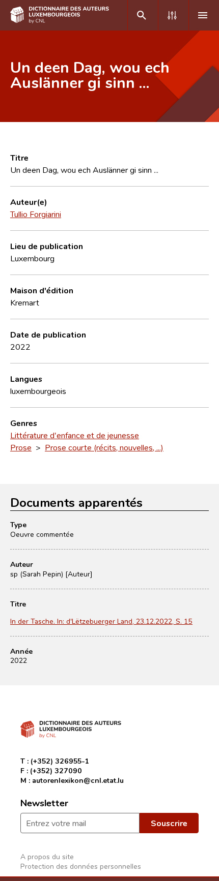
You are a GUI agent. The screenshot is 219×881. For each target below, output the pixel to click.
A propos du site (47, 856)
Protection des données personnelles (80, 866)
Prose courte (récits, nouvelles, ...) (104, 447)
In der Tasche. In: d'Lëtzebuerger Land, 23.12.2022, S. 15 (101, 621)
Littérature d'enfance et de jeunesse (74, 435)
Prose (21, 447)
